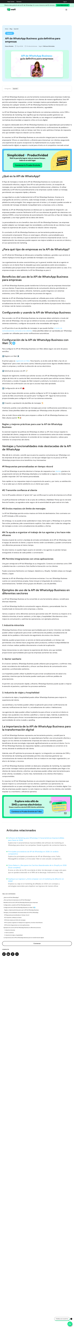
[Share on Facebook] (12, 954)
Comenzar (37, 943)
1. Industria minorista (9, 930)
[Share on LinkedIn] (8, 954)
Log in (65, 1)
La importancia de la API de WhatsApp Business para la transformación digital (24, 937)
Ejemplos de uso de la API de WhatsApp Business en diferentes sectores (22, 927)
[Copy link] (17, 954)
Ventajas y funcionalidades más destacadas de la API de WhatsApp (21, 912)
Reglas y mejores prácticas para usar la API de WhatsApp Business (21, 910)
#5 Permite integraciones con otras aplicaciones (16, 925)
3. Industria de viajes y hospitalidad (13, 935)
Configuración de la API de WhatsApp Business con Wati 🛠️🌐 (19, 907)
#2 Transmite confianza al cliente (12, 917)
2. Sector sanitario (9, 932)
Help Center (10, 1)
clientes (58, 471)
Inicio (6, 29)
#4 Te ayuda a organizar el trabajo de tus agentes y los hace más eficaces (23, 922)
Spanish (16, 29)
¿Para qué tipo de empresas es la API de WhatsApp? (17, 900)
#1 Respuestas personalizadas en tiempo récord (16, 915)
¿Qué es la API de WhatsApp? (11, 897)
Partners (19, 1)
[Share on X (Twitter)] (4, 954)
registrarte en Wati (23, 361)
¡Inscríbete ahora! (62, 5)
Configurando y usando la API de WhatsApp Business (17, 905)
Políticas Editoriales (49, 46)
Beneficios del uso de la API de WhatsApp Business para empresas (21, 902)
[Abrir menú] (66, 9)
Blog (11, 29)
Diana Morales (9, 46)
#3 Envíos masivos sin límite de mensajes (14, 920)
